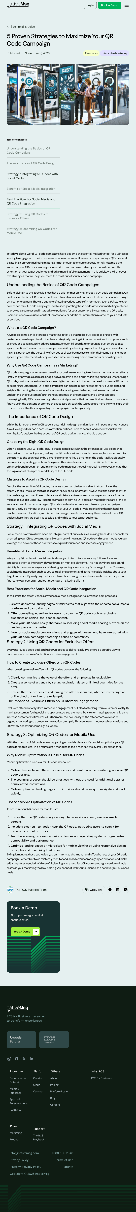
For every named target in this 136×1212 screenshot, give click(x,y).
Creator (37, 1078)
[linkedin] (118, 889)
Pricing (54, 1085)
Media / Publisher (15, 1091)
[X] (126, 889)
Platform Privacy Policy (25, 1167)
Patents (68, 1167)
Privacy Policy (19, 1160)
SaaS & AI (16, 1110)
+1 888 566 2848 (61, 1153)
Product (14, 1139)
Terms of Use (64, 1160)
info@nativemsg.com (24, 1153)
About (54, 1078)
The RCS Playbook (38, 1137)
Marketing (16, 1133)
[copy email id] (87, 890)
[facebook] (110, 889)
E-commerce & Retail (18, 1080)
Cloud (36, 1085)
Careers (55, 1104)
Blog (53, 1098)
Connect (38, 1091)
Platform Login (59, 1091)
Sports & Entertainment (18, 1101)
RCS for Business (101, 1078)
